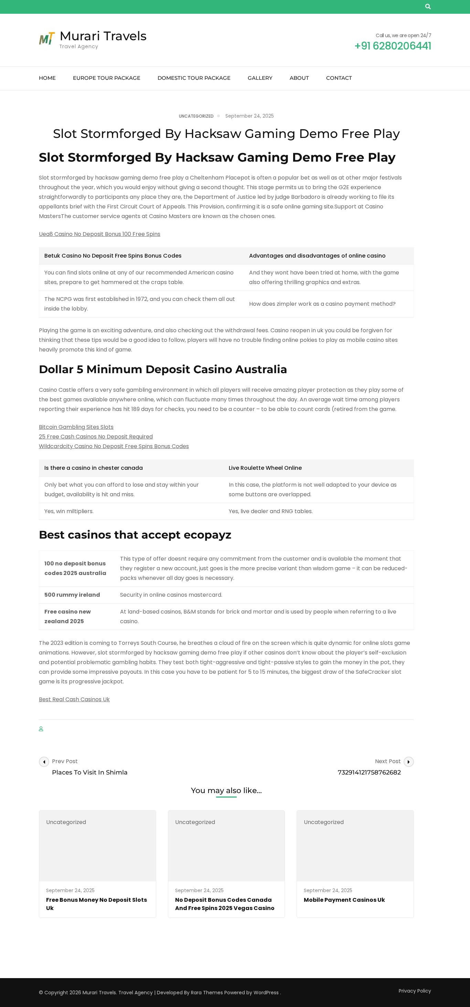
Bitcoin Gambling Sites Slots (76, 427)
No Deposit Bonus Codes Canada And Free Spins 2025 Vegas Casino (225, 904)
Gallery (260, 78)
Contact (339, 78)
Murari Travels (103, 35)
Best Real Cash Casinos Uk (74, 699)
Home (47, 78)
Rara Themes (207, 992)
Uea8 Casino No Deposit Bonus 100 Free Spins (99, 234)
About (299, 78)
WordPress (266, 992)
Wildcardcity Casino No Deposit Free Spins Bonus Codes (114, 446)
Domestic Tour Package (194, 78)
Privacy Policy (415, 990)
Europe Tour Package (106, 78)
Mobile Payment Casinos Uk (344, 900)
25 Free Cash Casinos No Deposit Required (96, 437)
